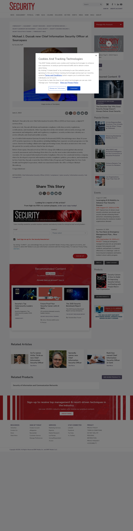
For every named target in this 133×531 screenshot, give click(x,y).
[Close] (96, 55)
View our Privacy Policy (69, 83)
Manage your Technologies (57, 88)
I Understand (73, 88)
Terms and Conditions (53, 75)
